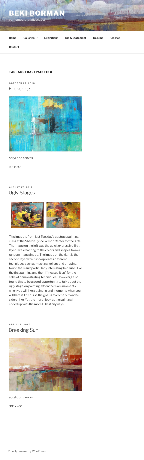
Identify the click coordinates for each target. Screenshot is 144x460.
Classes (115, 37)
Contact (14, 47)
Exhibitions (51, 37)
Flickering (19, 88)
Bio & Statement (75, 37)
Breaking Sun (23, 330)
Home (12, 37)
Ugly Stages (22, 193)
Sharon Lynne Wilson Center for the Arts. (53, 241)
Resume (98, 37)
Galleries (28, 37)
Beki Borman (37, 13)
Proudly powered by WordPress (27, 451)
